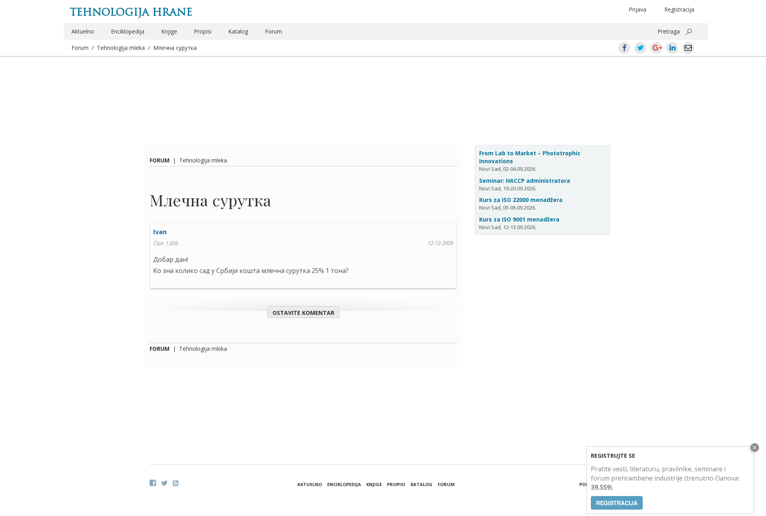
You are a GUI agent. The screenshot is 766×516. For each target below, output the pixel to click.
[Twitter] (164, 483)
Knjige (169, 31)
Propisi (202, 31)
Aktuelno (82, 31)
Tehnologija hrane (131, 12)
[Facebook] (153, 483)
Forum (273, 31)
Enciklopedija (127, 31)
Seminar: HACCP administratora (524, 180)
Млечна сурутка (175, 47)
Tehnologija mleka (121, 47)
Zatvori (754, 448)
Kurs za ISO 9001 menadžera (519, 219)
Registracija (679, 9)
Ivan (160, 231)
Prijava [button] (637, 9)
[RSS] (175, 483)
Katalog (238, 31)
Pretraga (668, 31)
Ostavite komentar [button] (303, 312)
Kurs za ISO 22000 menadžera (521, 200)
